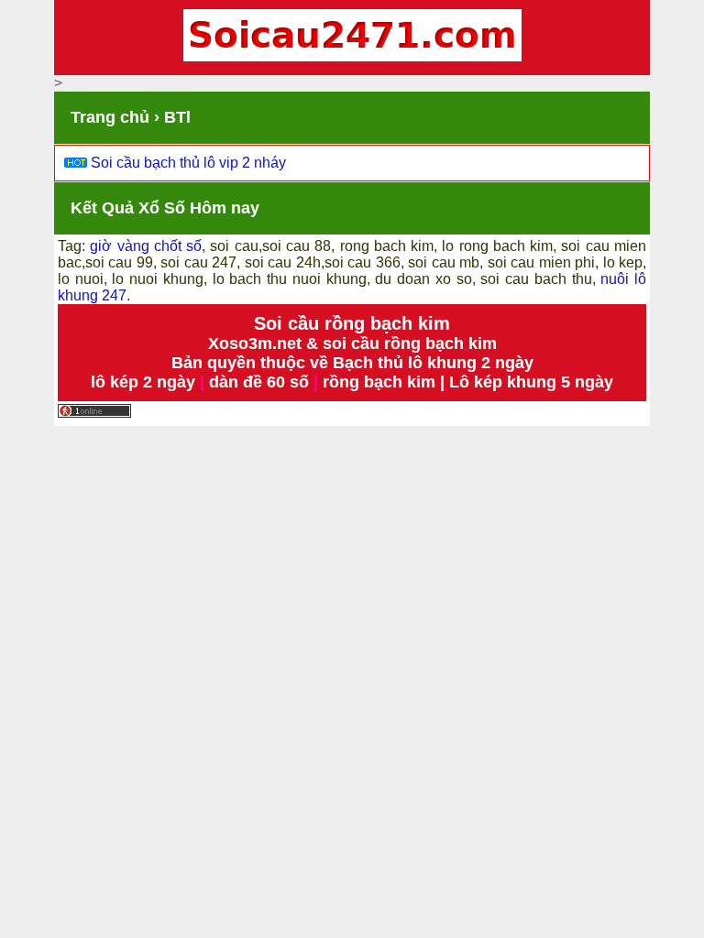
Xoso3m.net (255, 343)
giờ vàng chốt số (146, 246)
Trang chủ (110, 117)
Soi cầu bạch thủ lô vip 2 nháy (188, 162)
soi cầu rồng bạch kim (410, 343)
